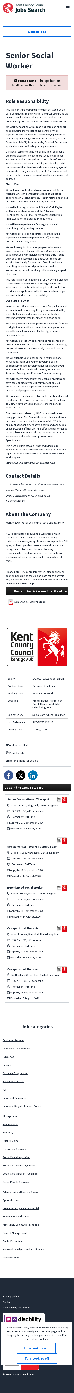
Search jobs (37, 31)
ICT (4, 1089)
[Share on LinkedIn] (33, 775)
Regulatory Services (14, 1149)
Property (8, 1132)
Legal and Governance (15, 1098)
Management (10, 1116)
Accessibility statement (16, 1307)
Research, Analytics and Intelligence (23, 1249)
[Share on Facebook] (8, 775)
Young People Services (16, 1182)
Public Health (10, 1140)
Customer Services (13, 1040)
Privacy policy (11, 1296)
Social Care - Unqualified (16, 1157)
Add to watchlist (18, 745)
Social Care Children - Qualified (20, 1173)
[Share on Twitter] (20, 775)
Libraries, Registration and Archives (23, 1106)
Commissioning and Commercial (21, 1208)
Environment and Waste (16, 1216)
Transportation (11, 1257)
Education (8, 1057)
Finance (7, 1065)
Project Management (15, 1233)
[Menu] (67, 6)
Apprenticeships (12, 1200)
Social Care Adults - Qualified (19, 1165)
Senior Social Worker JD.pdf (30, 601)
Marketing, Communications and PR (23, 1224)
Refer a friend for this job (23, 760)
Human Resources (13, 1081)
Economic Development (16, 1048)
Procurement (10, 1124)
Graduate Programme (15, 1073)
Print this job (16, 753)
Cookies (7, 1302)
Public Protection (13, 1241)
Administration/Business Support (21, 1192)
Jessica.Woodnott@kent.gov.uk (31, 495)
